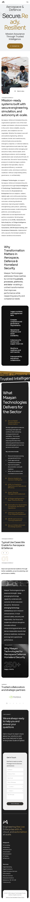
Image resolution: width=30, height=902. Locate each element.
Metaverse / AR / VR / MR (9, 880)
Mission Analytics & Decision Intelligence (15, 479)
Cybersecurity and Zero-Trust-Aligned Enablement (17, 513)
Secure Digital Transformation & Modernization (14, 422)
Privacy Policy (21, 897)
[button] (19, 90)
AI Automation (6, 852)
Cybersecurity (7, 882)
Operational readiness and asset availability (15, 332)
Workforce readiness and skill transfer (15, 350)
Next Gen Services (8, 875)
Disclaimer (14, 897)
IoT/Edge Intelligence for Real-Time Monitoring (16, 499)
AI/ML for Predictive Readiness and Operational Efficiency (17, 486)
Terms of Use (9, 897)
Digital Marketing (7, 867)
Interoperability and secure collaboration (16, 358)
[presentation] (3, 553)
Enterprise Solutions (8, 878)
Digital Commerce (7, 869)
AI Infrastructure (7, 849)
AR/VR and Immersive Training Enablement (15, 519)
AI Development (7, 854)
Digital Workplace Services (10, 871)
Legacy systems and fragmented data (16, 313)
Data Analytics (7, 873)
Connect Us (15, 46)
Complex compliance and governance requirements (16, 322)
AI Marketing (6, 847)
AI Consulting (6, 845)
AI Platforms (6, 858)
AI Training (5, 856)
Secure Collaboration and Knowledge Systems (16, 526)
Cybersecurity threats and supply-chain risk (16, 342)
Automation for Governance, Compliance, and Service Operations (17, 506)
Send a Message (15, 803)
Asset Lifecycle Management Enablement (16, 493)
